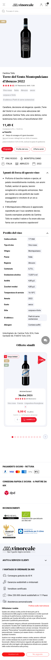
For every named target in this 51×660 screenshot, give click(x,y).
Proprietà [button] (7, 149)
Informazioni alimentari (29, 415)
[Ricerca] (3, 11)
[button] (46, 4)
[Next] (45, 436)
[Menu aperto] (4, 5)
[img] (25, 86)
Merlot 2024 (26, 395)
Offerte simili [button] (38, 149)
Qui (4, 138)
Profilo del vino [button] (22, 149)
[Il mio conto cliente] (41, 4)
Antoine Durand (25, 391)
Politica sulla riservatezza (39, 606)
